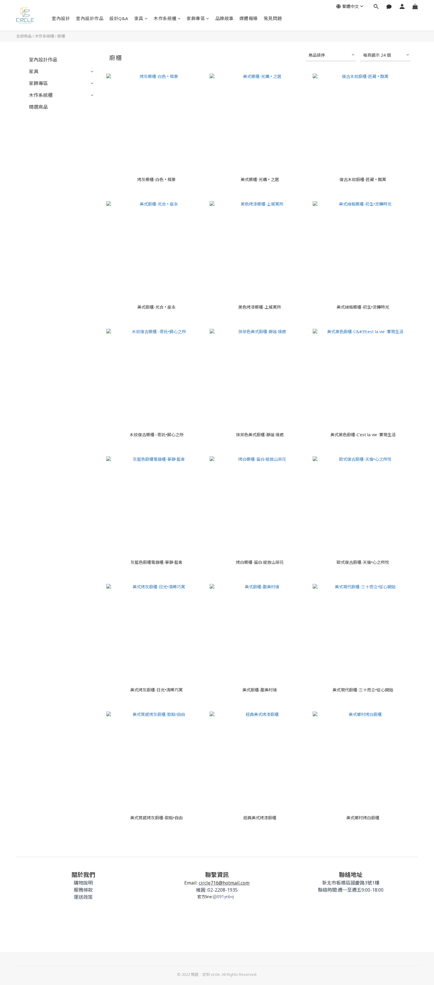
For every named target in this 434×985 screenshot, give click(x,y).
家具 (138, 18)
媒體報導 (248, 18)
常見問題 (273, 18)
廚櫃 (61, 36)
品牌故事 (224, 18)
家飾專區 (196, 18)
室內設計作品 (89, 18)
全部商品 (24, 36)
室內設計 (61, 18)
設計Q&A (118, 18)
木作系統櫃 (165, 18)
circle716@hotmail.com (224, 883)
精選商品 (38, 107)
